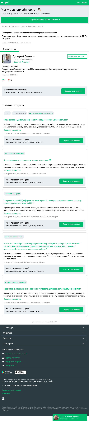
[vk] (3, 398)
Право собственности (15, 237)
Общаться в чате (77, 56)
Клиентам (7, 333)
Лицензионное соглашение (11, 390)
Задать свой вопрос (73, 91)
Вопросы (5, 26)
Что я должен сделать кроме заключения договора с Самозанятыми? (36, 120)
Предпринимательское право (42, 113)
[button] (70, 417)
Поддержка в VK (10, 366)
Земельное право (13, 194)
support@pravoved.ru (12, 358)
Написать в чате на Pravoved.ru (16, 354)
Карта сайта (6, 394)
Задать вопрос (81, 2)
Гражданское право (18, 26)
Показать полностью (12, 130)
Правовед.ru (8, 327)
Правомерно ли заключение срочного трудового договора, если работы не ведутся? (42, 289)
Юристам (7, 338)
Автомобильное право (15, 153)
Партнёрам (8, 343)
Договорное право (34, 26)
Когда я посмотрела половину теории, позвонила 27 (27, 160)
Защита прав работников (16, 282)
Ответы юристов (9, 49)
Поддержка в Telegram (13, 362)
